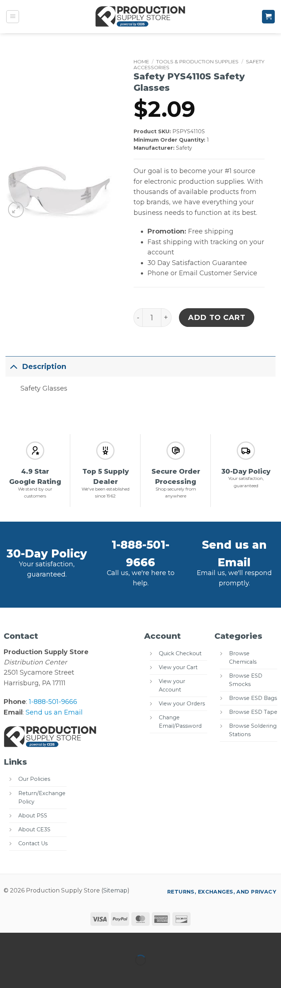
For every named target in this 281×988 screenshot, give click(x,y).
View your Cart (178, 667)
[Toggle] (13, 366)
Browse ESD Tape (253, 712)
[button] (12, 16)
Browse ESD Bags (253, 698)
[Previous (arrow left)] (8, 973)
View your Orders (182, 703)
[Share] (56, 940)
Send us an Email (54, 712)
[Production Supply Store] (140, 16)
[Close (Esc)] (80, 940)
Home (141, 61)
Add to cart (217, 317)
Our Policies (34, 779)
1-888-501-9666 (53, 701)
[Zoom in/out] (8, 940)
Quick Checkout (180, 653)
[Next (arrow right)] (32, 973)
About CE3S (34, 829)
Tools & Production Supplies (197, 61)
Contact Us (33, 843)
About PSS (32, 815)
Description (44, 366)
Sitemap (115, 890)
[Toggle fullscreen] (32, 940)
